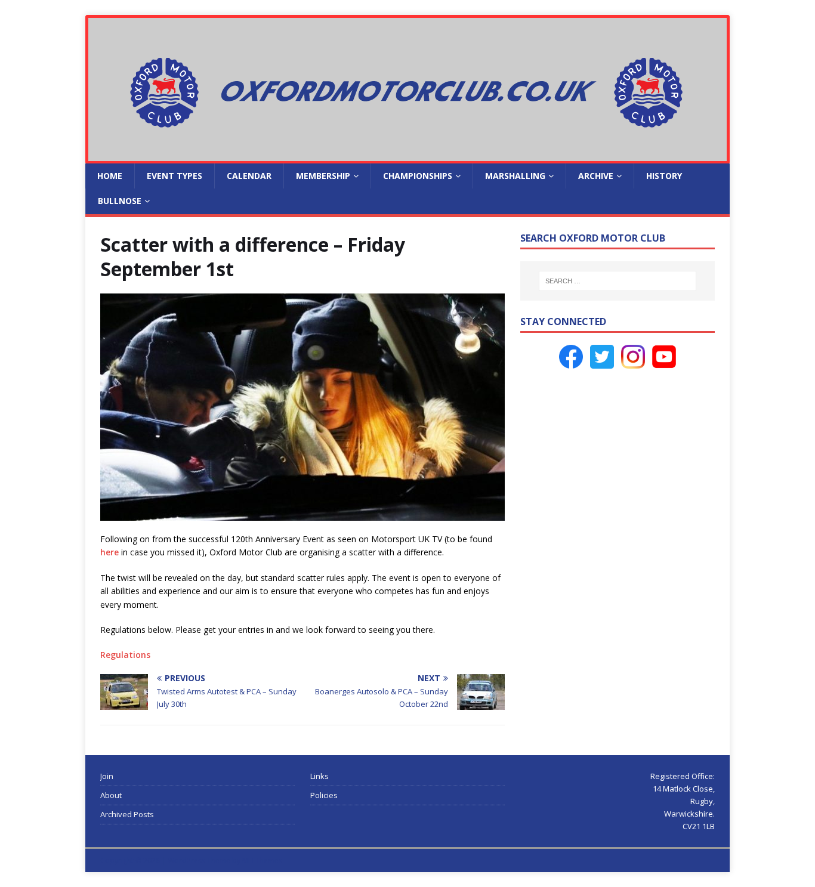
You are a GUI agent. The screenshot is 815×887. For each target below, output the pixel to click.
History (664, 175)
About (111, 795)
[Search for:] (617, 281)
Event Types (174, 175)
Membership (323, 175)
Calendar (249, 175)
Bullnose (119, 200)
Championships (417, 175)
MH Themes (262, 860)
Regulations (125, 654)
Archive (595, 175)
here (109, 552)
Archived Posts (127, 814)
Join (106, 776)
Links (319, 776)
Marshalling (515, 175)
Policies (324, 795)
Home (109, 175)
